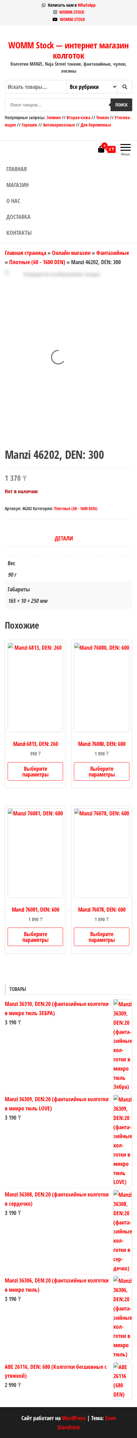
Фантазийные (112, 253)
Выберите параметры (35, 771)
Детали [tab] (64, 538)
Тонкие (102, 117)
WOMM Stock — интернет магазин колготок (68, 50)
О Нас (13, 201)
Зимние (54, 117)
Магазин (17, 185)
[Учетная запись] (91, 149)
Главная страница (25, 253)
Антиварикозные (59, 125)
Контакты (19, 232)
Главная (16, 169)
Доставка (18, 216)
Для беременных (96, 125)
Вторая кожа (78, 117)
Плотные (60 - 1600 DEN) (37, 262)
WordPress (74, 1418)
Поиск (121, 105)
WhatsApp (87, 5)
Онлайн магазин (71, 253)
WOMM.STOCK (71, 12)
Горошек (29, 125)
